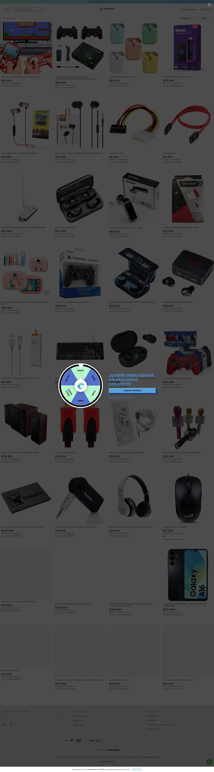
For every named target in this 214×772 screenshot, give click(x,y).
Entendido (137, 769)
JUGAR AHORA (132, 390)
